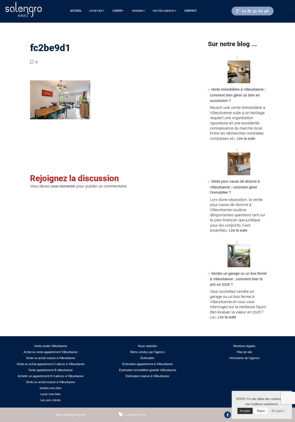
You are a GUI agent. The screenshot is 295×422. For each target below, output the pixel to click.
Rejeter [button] (261, 410)
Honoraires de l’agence (244, 358)
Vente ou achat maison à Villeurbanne (50, 358)
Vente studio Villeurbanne (50, 346)
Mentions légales (244, 346)
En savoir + (278, 410)
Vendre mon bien (51, 388)
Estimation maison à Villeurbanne (147, 376)
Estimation (147, 358)
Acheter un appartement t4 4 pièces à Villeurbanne (50, 376)
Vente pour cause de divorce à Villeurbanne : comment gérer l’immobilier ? (235, 186)
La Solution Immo (135, 414)
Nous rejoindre (147, 346)
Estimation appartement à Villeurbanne (147, 364)
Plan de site (244, 352)
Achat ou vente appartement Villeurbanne (50, 352)
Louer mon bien (50, 394)
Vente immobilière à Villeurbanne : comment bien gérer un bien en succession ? (238, 94)
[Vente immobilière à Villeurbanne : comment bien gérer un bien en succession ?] (237, 69)
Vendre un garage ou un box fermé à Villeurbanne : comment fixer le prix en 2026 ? (238, 278)
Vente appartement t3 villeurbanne (50, 370)
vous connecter (63, 186)
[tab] (76, 11)
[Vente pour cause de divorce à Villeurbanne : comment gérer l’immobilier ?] (237, 161)
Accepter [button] (245, 410)
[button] (253, 11)
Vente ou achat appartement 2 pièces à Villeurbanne (50, 364)
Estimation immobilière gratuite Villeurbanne (147, 370)
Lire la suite (246, 139)
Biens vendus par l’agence (147, 352)
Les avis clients (50, 400)
